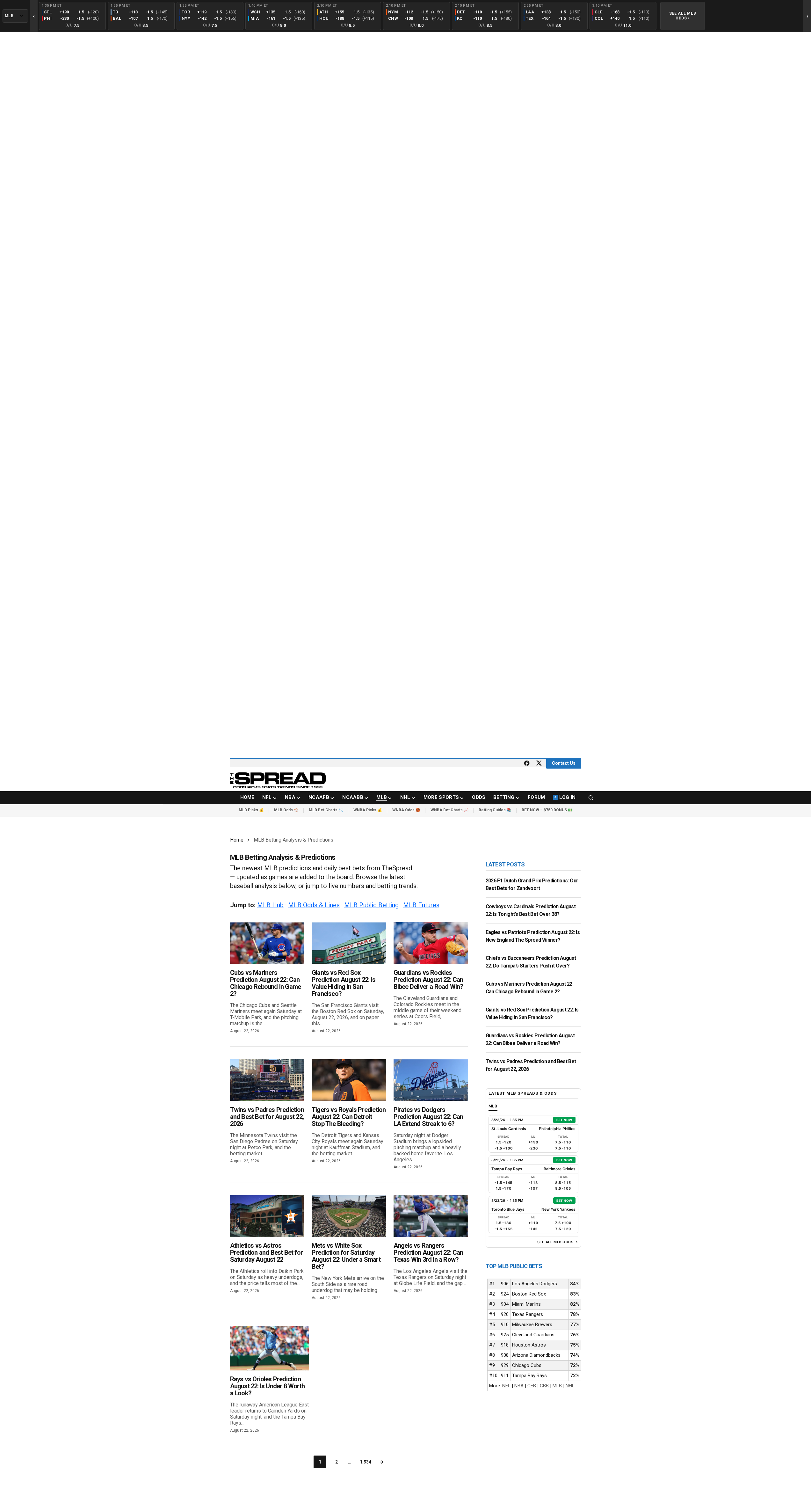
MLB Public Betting (371, 905)
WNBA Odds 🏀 (406, 810)
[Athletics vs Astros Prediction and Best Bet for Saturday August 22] (267, 1216)
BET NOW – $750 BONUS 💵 (547, 810)
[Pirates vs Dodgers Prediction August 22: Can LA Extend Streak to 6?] (431, 1080)
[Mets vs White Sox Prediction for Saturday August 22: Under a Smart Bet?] (349, 1216)
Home (236, 840)
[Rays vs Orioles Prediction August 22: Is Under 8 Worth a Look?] (269, 1348)
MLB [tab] (493, 1106)
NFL (506, 1386)
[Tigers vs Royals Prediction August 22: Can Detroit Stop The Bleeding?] (349, 1080)
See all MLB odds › (682, 15)
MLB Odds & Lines (314, 905)
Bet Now (564, 1120)
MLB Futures (421, 905)
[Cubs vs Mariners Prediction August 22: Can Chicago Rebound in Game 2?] (267, 943)
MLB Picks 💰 (251, 810)
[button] (591, 797)
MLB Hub (270, 905)
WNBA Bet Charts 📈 (449, 810)
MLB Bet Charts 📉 (326, 810)
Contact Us (564, 763)
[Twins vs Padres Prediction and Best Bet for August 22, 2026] (267, 1080)
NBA (519, 1386)
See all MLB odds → (557, 1242)
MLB (557, 1386)
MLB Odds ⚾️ (286, 810)
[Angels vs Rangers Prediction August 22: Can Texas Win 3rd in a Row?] (431, 1216)
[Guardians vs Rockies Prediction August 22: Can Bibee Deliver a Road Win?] (431, 943)
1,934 (365, 1461)
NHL (570, 1386)
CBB (544, 1386)
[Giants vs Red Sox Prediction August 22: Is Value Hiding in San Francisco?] (349, 943)
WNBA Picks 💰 (367, 810)
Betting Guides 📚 (495, 810)
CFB (531, 1386)
